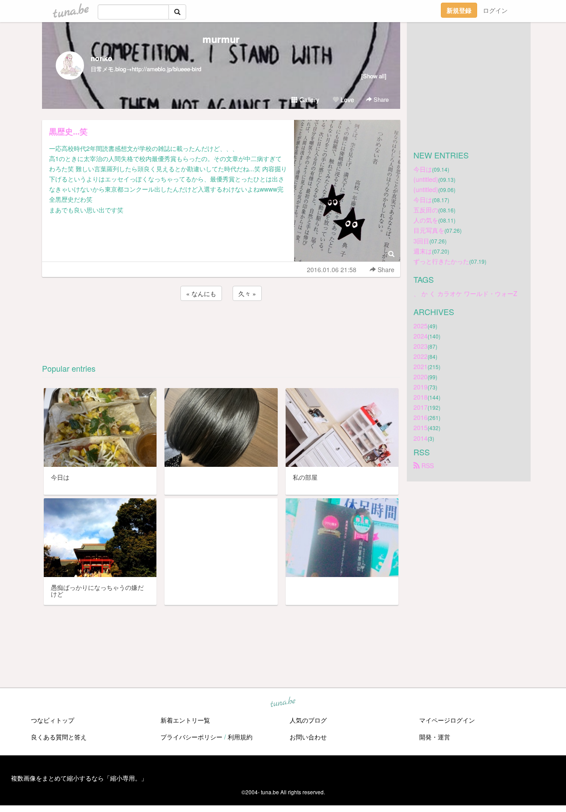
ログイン (495, 10)
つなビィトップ (52, 720)
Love (346, 99)
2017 (420, 407)
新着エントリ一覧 (185, 720)
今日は (422, 169)
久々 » (247, 293)
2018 (420, 397)
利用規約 (240, 736)
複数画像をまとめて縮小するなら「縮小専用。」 (79, 778)
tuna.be (282, 703)
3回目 (421, 240)
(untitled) (425, 179)
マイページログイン (447, 720)
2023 (420, 346)
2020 (420, 376)
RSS (427, 465)
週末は (422, 250)
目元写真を (428, 230)
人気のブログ (308, 720)
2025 (420, 325)
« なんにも (201, 293)
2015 (420, 427)
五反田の (425, 209)
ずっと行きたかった (441, 261)
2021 (420, 366)
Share (380, 99)
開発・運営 (434, 736)
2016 (420, 417)
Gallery (308, 99)
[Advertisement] (221, 326)
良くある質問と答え (59, 736)
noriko (101, 58)
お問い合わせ (308, 736)
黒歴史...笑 (68, 131)
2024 (420, 335)
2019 (420, 386)
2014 (420, 438)
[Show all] (373, 76)
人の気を (425, 220)
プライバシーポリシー (191, 736)
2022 (420, 356)
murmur (221, 39)
